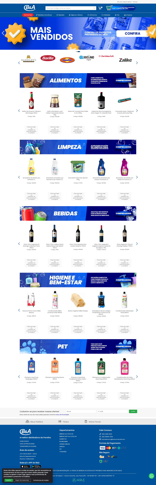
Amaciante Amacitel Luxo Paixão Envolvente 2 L (124, 178)
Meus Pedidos (36, 422)
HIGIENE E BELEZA (64, 444)
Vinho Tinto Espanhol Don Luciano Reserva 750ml (78, 245)
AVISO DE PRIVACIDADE (27, 444)
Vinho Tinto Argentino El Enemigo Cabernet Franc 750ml (31, 246)
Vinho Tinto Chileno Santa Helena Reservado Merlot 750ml (54, 246)
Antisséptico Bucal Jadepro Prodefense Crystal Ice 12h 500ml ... (101, 312)
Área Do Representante (28, 456)
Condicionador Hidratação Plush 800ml (125, 311)
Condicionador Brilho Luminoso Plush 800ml (54, 311)
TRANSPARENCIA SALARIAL (28, 446)
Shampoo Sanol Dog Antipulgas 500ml (31, 378)
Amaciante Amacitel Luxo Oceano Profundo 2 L (101, 178)
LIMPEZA (62, 446)
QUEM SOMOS (24, 441)
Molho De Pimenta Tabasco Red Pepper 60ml (31, 112)
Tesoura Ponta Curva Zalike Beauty (31, 311)
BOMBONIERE (63, 441)
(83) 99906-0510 (107, 437)
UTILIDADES (62, 452)
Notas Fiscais (94, 422)
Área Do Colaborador (27, 459)
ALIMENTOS (63, 439)
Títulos (65, 422)
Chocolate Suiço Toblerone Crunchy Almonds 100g (124, 112)
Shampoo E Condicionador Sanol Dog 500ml (101, 378)
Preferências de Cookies (41, 480)
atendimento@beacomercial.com (113, 439)
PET (60, 449)
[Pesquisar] (94, 8)
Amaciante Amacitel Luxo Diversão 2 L (31, 178)
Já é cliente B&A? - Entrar (128, 2)
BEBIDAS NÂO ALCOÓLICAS (68, 436)
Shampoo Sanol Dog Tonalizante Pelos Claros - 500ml (78, 379)
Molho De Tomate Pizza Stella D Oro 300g (78, 112)
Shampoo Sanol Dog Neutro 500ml (54, 378)
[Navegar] (3, 33)
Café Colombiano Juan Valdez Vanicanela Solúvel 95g (54, 113)
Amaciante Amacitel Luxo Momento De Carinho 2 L (54, 178)
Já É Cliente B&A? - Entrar (28, 454)
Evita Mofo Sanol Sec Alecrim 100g (78, 178)
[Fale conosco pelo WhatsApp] (151, 476)
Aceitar (8, 480)
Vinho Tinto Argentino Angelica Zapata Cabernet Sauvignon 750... (101, 246)
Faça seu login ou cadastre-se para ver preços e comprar (31, 130)
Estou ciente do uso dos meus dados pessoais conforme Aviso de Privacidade (44, 415)
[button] (76, 51)
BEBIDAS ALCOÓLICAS (66, 434)
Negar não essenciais (22, 480)
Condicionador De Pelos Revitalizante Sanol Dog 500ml (124, 378)
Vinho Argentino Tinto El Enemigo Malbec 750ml (124, 245)
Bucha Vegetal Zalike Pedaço (78, 311)
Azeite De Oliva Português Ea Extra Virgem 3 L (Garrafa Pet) (101, 112)
